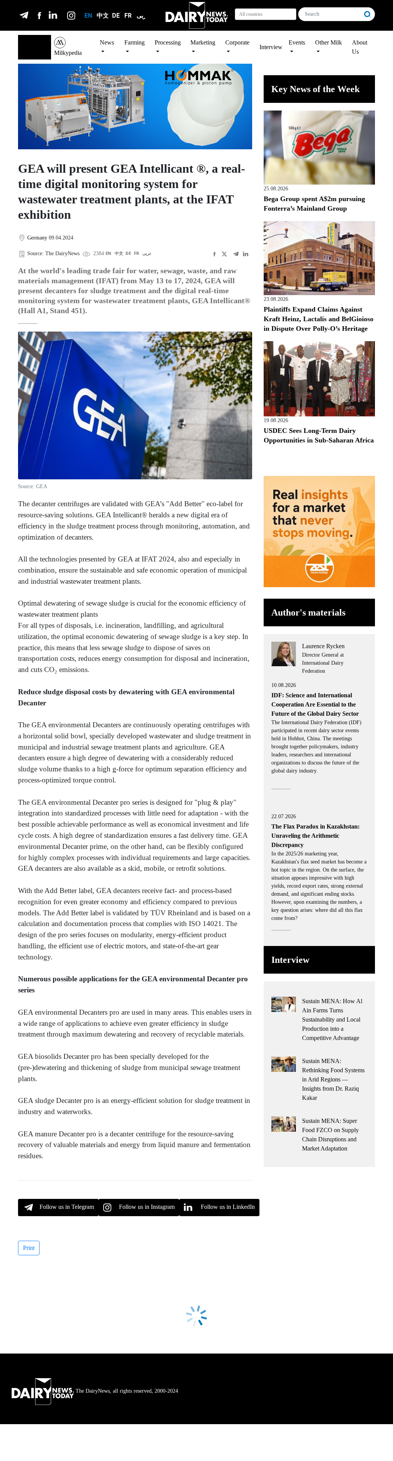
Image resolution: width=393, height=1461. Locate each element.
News (107, 42)
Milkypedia (68, 53)
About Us (359, 47)
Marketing (202, 42)
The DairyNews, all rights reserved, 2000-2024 (127, 1391)
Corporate (237, 42)
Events (297, 42)
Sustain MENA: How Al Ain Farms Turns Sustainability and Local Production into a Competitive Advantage (332, 1019)
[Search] (367, 14)
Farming (134, 42)
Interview (270, 47)
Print (29, 1248)
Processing (168, 42)
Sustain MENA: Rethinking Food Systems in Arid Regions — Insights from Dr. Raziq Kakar (333, 1079)
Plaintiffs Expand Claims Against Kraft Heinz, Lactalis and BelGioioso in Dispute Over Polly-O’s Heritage (318, 318)
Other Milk (328, 42)
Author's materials (308, 612)
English (31, 42)
